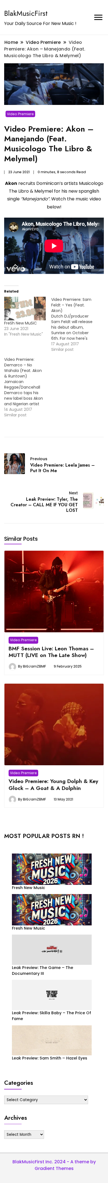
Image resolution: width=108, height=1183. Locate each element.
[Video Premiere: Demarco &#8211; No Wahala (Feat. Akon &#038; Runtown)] (27, 387)
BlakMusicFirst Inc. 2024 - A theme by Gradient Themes (54, 1165)
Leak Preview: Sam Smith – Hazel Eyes (49, 1058)
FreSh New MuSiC (20, 323)
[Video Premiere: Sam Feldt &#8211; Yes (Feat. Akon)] (74, 324)
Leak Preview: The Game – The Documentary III (42, 970)
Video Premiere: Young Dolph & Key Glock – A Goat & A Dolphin (53, 784)
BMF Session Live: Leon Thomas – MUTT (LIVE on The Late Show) (51, 652)
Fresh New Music (28, 887)
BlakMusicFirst (26, 13)
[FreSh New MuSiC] (25, 309)
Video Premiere (20, 114)
